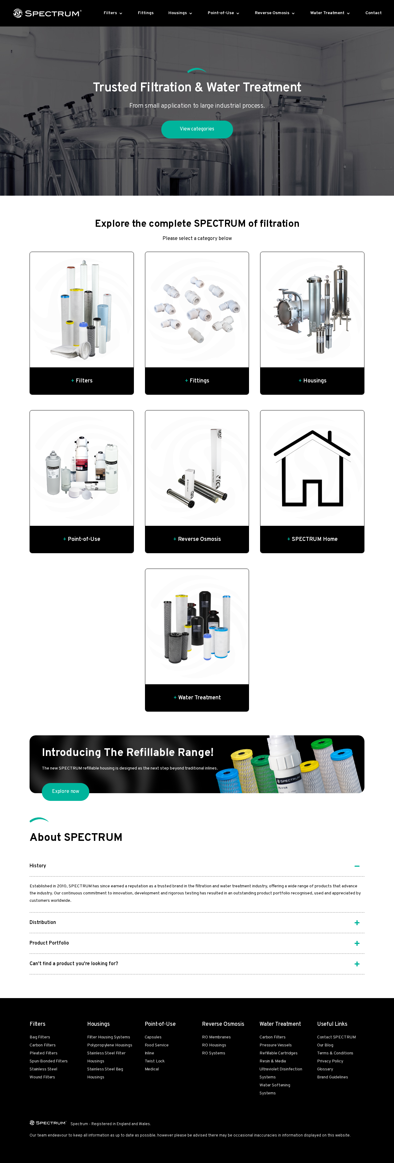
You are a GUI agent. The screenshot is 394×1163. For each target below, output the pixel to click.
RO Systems (213, 1053)
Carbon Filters (43, 1045)
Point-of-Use (221, 13)
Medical (152, 1069)
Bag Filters (40, 1037)
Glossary (325, 1069)
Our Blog (325, 1045)
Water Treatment (327, 13)
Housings (177, 13)
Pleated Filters (44, 1053)
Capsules (153, 1037)
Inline (149, 1053)
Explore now (65, 792)
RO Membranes (216, 1037)
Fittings (146, 13)
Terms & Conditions (335, 1053)
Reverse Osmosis (272, 13)
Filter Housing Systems (108, 1037)
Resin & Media (272, 1061)
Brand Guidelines (332, 1077)
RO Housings (214, 1045)
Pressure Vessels (275, 1045)
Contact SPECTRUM (336, 1037)
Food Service (157, 1045)
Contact (373, 13)
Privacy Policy (330, 1061)
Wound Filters (42, 1077)
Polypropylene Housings (109, 1045)
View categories (197, 129)
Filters (110, 13)
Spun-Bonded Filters (49, 1061)
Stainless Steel (43, 1069)
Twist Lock (155, 1061)
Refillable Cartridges (278, 1053)
